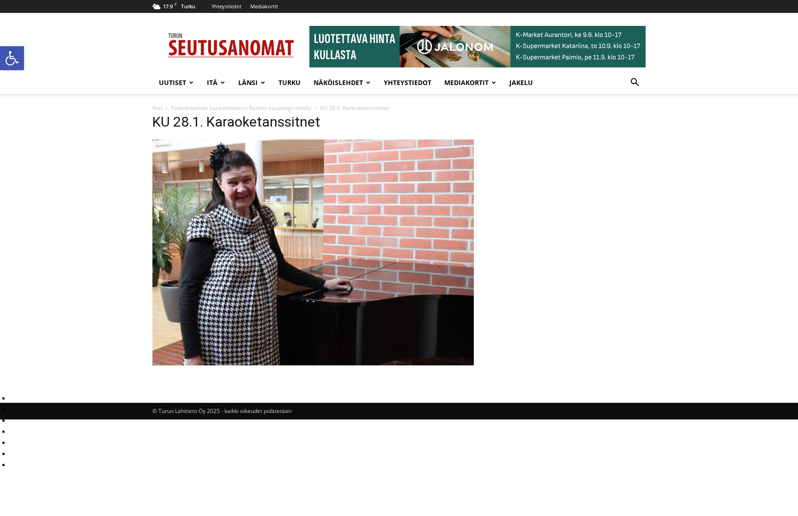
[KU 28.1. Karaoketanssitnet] (313, 363)
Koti (157, 108)
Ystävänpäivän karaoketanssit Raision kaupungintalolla (241, 108)
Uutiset (172, 82)
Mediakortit (264, 6)
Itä (212, 82)
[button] (12, 58)
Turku (289, 82)
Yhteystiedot (227, 6)
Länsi (248, 82)
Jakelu (521, 82)
